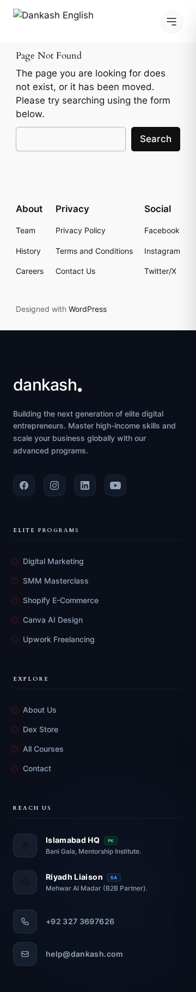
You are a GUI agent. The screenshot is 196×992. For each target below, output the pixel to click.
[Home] (56, 22)
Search (155, 138)
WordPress (88, 308)
